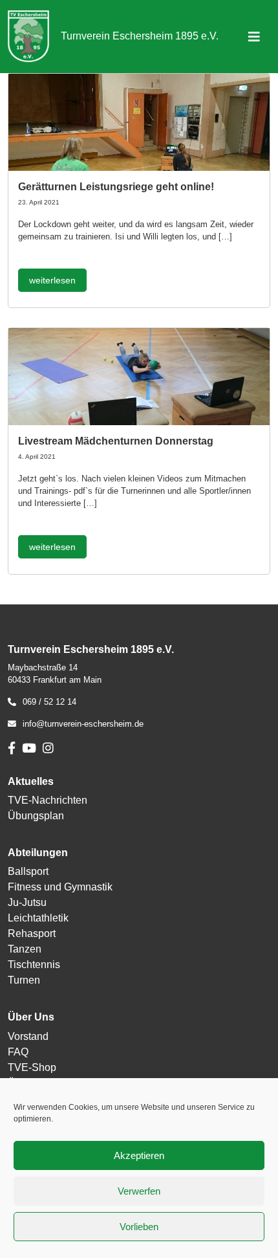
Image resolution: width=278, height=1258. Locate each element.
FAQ (18, 1051)
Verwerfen (139, 1191)
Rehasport (32, 933)
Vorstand (28, 1036)
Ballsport (28, 871)
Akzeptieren (139, 1155)
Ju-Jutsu (27, 902)
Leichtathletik (38, 917)
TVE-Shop (32, 1067)
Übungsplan (36, 815)
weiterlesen (52, 280)
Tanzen (24, 949)
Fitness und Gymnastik (60, 886)
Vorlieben (139, 1226)
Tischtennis (34, 964)
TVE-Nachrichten (47, 800)
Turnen (24, 980)
